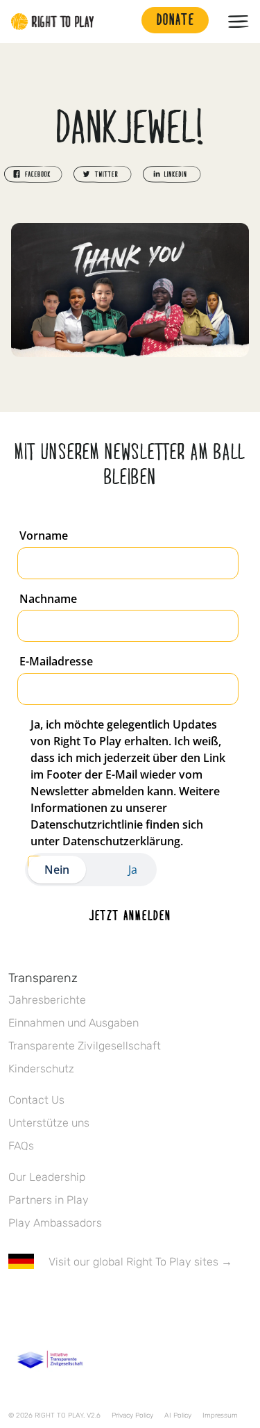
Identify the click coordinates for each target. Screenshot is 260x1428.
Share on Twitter (102, 174)
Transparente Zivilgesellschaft (84, 1045)
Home (52, 21)
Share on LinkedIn (172, 174)
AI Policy (177, 1415)
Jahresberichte (47, 999)
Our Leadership (46, 1177)
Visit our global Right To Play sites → (140, 1261)
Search (124, 22)
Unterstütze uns (48, 1122)
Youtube (132, 1302)
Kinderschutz (41, 1068)
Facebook (16, 1302)
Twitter (45, 1302)
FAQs (21, 1145)
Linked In (103, 1302)
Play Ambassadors (55, 1222)
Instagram (74, 1302)
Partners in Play (48, 1199)
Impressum (220, 1415)
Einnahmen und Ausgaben (73, 1022)
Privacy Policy (132, 1415)
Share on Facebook (33, 174)
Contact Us (36, 1099)
